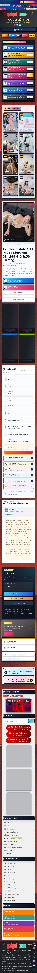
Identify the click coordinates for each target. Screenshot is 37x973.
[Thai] (19, 637)
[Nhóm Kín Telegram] (20, 25)
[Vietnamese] (21, 637)
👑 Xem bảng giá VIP (18, 292)
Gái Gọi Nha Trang (9, 822)
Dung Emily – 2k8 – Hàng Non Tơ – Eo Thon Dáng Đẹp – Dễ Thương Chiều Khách (9, 172)
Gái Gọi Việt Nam (18, 19)
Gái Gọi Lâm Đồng (9, 841)
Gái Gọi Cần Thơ (9, 838)
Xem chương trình (9, 574)
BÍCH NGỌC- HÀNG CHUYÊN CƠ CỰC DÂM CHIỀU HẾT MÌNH (10, 193)
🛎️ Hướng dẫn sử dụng (18, 295)
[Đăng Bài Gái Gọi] (18, 681)
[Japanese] (10, 637)
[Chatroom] (34, 948)
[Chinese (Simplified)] (4, 637)
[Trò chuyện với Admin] (34, 953)
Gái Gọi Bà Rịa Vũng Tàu (11, 835)
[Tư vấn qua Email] (34, 961)
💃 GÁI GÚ (25, 35)
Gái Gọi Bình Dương (10, 828)
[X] (22, 25)
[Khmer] (13, 637)
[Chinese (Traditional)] (6, 637)
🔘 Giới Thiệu (8, 791)
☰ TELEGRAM (12, 35)
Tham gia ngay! (29, 2)
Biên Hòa (13, 595)
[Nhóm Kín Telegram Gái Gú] (18, 674)
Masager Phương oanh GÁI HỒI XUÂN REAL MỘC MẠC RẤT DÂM (26, 172)
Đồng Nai (21, 595)
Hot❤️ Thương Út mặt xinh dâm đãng (10, 151)
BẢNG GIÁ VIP (18, 392)
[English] (8, 637)
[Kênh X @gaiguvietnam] (34, 970)
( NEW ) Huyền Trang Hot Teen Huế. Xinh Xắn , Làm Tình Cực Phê (26, 130)
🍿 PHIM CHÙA (18, 35)
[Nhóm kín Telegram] (34, 965)
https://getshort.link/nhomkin (20, 911)
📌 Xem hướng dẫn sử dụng (18, 544)
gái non (12, 599)
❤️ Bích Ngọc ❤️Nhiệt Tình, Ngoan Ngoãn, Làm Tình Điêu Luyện (10, 130)
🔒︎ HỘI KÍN (5, 35)
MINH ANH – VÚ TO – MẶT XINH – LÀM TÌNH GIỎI (26, 151)
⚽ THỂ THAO (31, 35)
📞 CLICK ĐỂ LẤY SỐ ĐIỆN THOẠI (18, 539)
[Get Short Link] (15, 25)
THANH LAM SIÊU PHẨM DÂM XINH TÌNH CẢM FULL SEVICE (26, 193)
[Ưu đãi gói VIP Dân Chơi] (18, 646)
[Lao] (17, 637)
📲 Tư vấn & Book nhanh (18, 534)
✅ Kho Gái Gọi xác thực (18, 299)
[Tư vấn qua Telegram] (34, 957)
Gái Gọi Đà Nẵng (9, 819)
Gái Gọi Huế (7, 816)
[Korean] (15, 637)
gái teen (17, 599)
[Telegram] (17, 25)
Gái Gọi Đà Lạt (8, 825)
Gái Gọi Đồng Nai (9, 832)
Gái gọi (7, 599)
